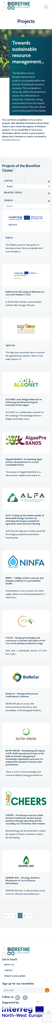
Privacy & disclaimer (14, 976)
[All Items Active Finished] (27, 186)
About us (9, 964)
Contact (8, 970)
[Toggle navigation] (46, 7)
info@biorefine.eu (11, 139)
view (26, 233)
